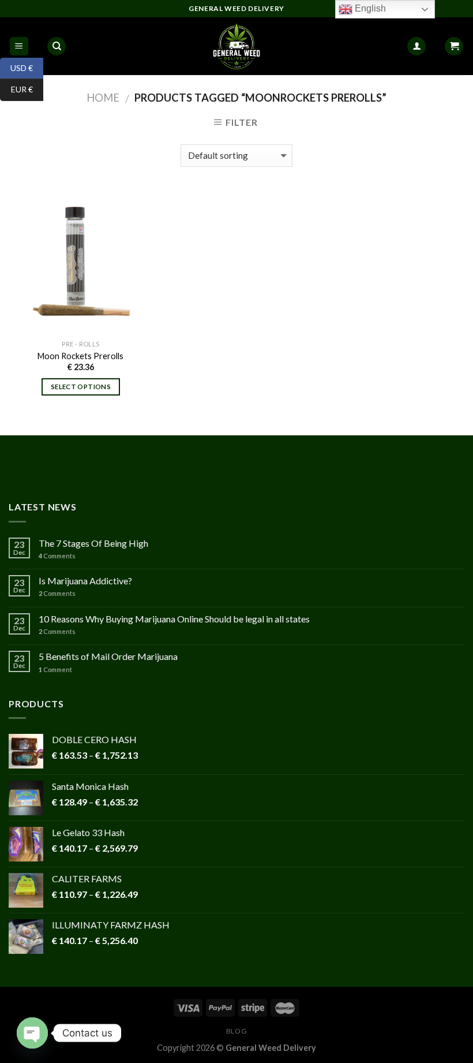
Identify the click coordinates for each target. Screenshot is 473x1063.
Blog (236, 1031)
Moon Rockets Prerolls (80, 356)
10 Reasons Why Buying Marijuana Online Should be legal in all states (174, 618)
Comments (57, 556)
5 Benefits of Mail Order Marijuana (108, 656)
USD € (16, 67)
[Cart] (454, 46)
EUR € (16, 89)
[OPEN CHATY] (32, 1033)
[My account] (416, 46)
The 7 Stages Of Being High (93, 543)
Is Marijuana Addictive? (85, 580)
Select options (81, 386)
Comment (55, 669)
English (369, 8)
